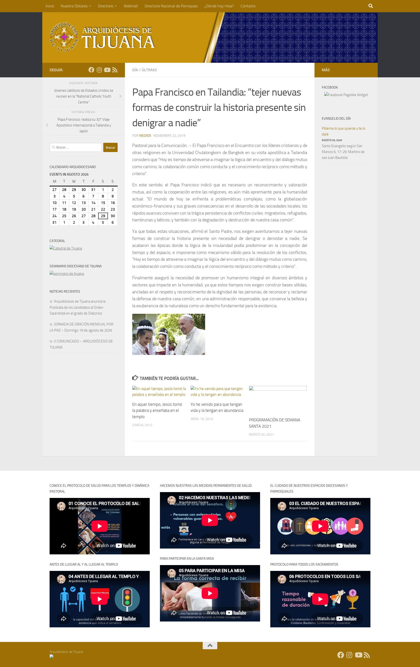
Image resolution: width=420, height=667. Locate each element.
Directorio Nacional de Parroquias (171, 6)
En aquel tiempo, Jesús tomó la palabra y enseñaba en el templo (157, 410)
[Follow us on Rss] (115, 70)
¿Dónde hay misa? (219, 6)
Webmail (131, 6)
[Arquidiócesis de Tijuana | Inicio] (103, 37)
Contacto (248, 6)
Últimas (149, 70)
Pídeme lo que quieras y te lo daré (343, 131)
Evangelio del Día (336, 119)
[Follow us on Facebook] (91, 70)
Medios (145, 136)
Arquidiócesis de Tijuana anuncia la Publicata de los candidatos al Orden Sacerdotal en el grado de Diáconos (77, 307)
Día (135, 70)
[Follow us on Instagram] (99, 70)
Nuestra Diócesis (74, 6)
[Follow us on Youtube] (107, 70)
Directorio (105, 6)
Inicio (50, 6)
